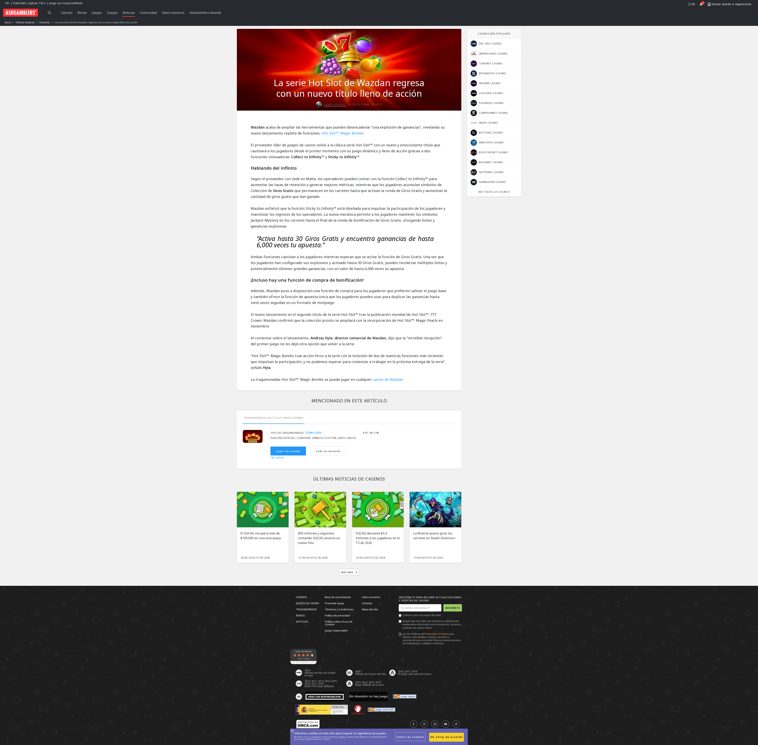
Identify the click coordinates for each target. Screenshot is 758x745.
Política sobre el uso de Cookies (339, 623)
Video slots (314, 432)
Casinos (301, 597)
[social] (413, 724)
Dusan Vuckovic (335, 104)
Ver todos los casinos (494, 192)
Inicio (8, 22)
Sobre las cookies (410, 737)
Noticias (302, 621)
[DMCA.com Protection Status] (308, 724)
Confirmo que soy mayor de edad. (421, 615)
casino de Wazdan (388, 379)
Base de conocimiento (338, 597)
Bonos (300, 615)
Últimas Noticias (25, 22)
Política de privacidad (337, 615)
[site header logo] (20, 13)
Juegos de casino (307, 603)
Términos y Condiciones (339, 609)
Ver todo (347, 572)
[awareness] (404, 696)
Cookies (443, 634)
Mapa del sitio (370, 609)
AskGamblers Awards (205, 12)
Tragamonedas (306, 609)
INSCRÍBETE (452, 607)
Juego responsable (336, 630)
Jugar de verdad (288, 451)
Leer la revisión (328, 451)
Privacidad (430, 634)
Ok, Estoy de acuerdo (446, 737)
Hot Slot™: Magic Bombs (343, 133)
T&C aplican (277, 457)
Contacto (367, 603)
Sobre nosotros (371, 597)
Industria (44, 22)
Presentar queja (334, 603)
